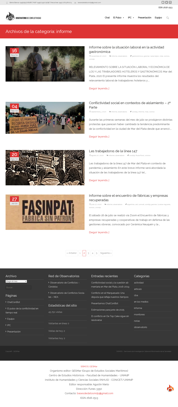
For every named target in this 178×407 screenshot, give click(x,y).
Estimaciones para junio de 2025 (107, 309)
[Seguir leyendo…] (99, 88)
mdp (161, 56)
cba (136, 295)
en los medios (141, 301)
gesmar (146, 56)
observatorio (122, 56)
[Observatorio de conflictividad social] (21, 15)
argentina (130, 204)
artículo (138, 289)
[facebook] (163, 3)
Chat (107, 17)
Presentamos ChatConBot (104, 303)
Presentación (144, 17)
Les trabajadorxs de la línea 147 (113, 151)
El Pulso (117, 17)
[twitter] (166, 3)
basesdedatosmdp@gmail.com (95, 393)
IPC (129, 17)
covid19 (134, 112)
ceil (136, 204)
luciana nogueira (164, 204)
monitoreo (139, 314)
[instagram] (170, 3)
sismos (166, 56)
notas (137, 321)
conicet (141, 204)
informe (114, 56)
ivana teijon (154, 56)
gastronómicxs (137, 56)
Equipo (158, 17)
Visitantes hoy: (56, 338)
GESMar (93, 366)
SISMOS (84, 366)
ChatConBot (13, 302)
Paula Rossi (140, 155)
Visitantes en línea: (58, 323)
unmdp (92, 59)
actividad (139, 282)
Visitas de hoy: (56, 331)
